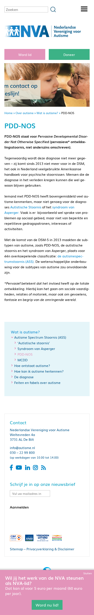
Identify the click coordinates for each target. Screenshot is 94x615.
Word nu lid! (47, 605)
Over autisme (24, 113)
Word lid (24, 54)
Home (8, 113)
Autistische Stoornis (25, 206)
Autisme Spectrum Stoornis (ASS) (40, 337)
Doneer (69, 54)
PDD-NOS (25, 354)
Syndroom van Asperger (36, 348)
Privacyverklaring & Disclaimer (50, 548)
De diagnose (24, 376)
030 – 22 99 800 (22, 452)
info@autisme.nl (22, 447)
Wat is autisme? (47, 113)
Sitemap (16, 548)
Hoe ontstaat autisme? (32, 365)
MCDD (22, 359)
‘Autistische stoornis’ (33, 342)
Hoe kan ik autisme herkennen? (39, 371)
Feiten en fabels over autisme (37, 382)
